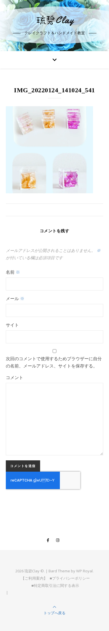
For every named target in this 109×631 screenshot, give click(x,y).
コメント (14, 377)
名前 (13, 272)
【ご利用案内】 (34, 578)
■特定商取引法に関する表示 (55, 585)
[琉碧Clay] (55, 20)
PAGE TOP (101, 607)
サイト (12, 325)
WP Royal (84, 571)
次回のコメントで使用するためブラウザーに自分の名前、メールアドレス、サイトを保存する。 (54, 362)
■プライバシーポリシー (70, 578)
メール (15, 298)
